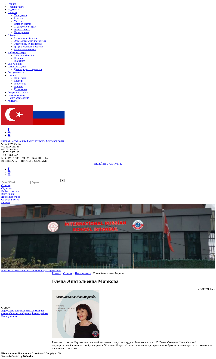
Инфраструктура (17, 52)
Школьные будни (17, 66)
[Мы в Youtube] (9, 135)
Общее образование (18, 98)
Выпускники (15, 63)
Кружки (18, 80)
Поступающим (16, 6)
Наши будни (20, 78)
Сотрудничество (16, 72)
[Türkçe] (17, 124)
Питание (18, 58)
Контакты (13, 100)
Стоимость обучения (25, 26)
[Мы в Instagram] (9, 132)
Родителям (13, 9)
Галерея (12, 75)
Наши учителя (21, 32)
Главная (12, 4)
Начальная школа (17, 95)
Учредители (20, 15)
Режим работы (22, 29)
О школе (12, 12)
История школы (22, 23)
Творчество (20, 83)
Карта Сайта (46, 141)
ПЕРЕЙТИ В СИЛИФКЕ (108, 163)
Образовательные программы (30, 41)
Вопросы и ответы (18, 92)
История (18, 86)
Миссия (18, 21)
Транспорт (19, 60)
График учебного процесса (28, 46)
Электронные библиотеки (28, 43)
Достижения (20, 89)
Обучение (13, 35)
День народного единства (28, 69)
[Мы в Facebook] (8, 129)
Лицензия (19, 18)
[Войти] (62, 180)
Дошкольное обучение (26, 38)
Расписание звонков (25, 49)
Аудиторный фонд (24, 55)
